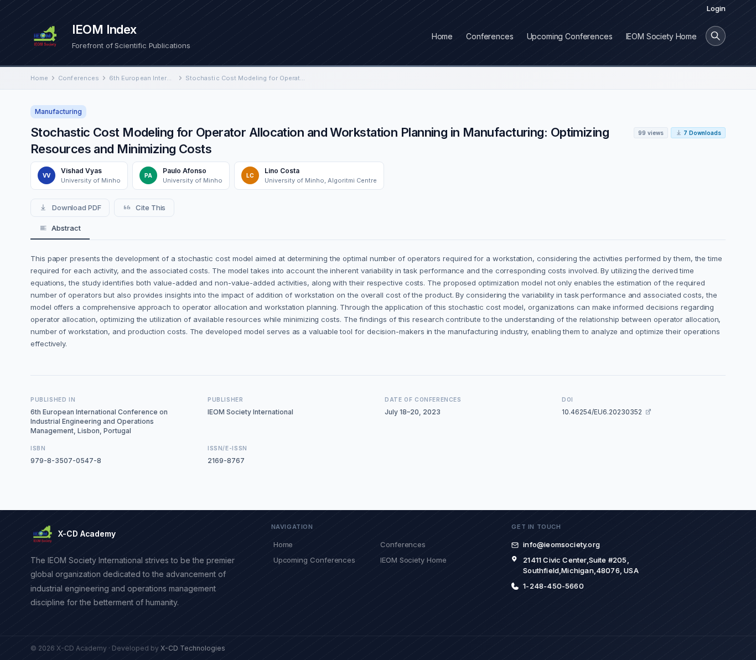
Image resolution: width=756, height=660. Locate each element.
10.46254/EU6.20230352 (602, 412)
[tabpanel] (378, 301)
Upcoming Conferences (570, 36)
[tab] (60, 228)
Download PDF (76, 207)
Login (716, 8)
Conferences (489, 36)
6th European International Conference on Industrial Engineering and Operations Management (142, 78)
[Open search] (716, 36)
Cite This (150, 207)
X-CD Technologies (192, 648)
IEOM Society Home (661, 36)
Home (442, 36)
